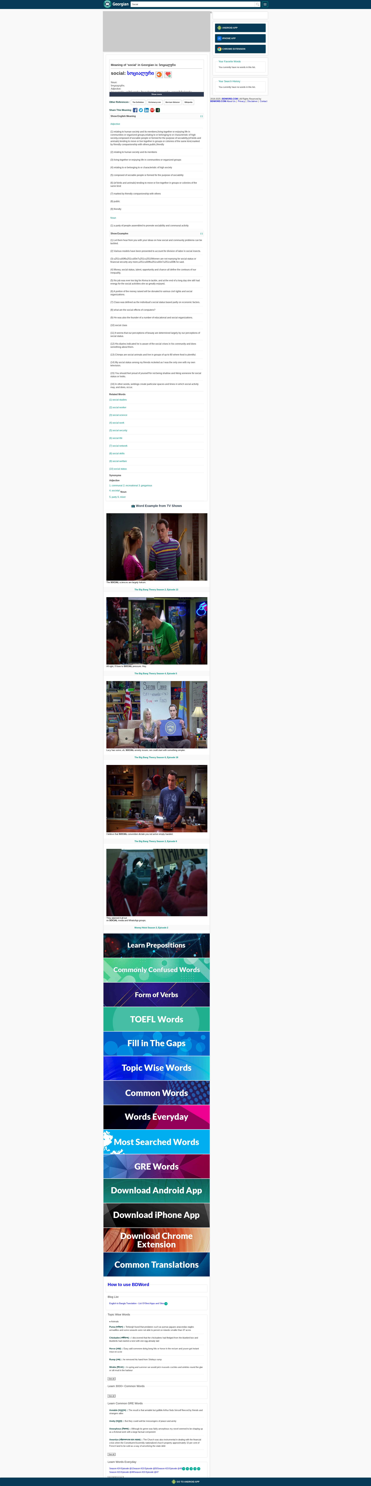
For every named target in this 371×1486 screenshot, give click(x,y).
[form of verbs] (156, 1006)
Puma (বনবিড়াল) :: (117, 1327)
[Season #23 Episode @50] (188, 1469)
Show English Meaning (157, 116)
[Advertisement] (156, 31)
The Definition (138, 102)
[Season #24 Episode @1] (184, 1469)
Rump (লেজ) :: (116, 1359)
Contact (263, 101)
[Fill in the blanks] (156, 1055)
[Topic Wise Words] (156, 1079)
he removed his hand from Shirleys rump (135, 1359)
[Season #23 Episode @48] (195, 1469)
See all (111, 1379)
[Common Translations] (156, 1275)
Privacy (241, 101)
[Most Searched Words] (156, 1153)
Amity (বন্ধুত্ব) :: (117, 1421)
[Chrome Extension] (156, 1251)
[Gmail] (153, 111)
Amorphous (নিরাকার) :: (120, 1428)
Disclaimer (252, 101)
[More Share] (158, 111)
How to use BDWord (128, 1284)
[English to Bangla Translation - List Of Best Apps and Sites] (166, 1304)
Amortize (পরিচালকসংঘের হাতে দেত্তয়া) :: (126, 1439)
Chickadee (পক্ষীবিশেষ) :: (120, 1337)
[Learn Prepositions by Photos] (156, 957)
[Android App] (156, 1202)
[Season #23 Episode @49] (191, 1469)
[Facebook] (136, 111)
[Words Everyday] (156, 1128)
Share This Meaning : (120, 110)
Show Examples (157, 233)
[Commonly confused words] (156, 981)
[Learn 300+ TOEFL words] (156, 1030)
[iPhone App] (156, 1226)
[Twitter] (141, 111)
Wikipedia (188, 102)
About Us (231, 101)
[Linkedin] (147, 111)
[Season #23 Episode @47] (198, 1469)
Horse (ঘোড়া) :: (116, 1348)
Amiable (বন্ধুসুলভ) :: (119, 1410)
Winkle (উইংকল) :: (117, 1367)
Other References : (119, 102)
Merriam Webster (173, 102)
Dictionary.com (154, 102)
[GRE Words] (156, 1177)
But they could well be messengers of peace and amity (142, 1421)
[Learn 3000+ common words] (156, 1104)
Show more (156, 94)
